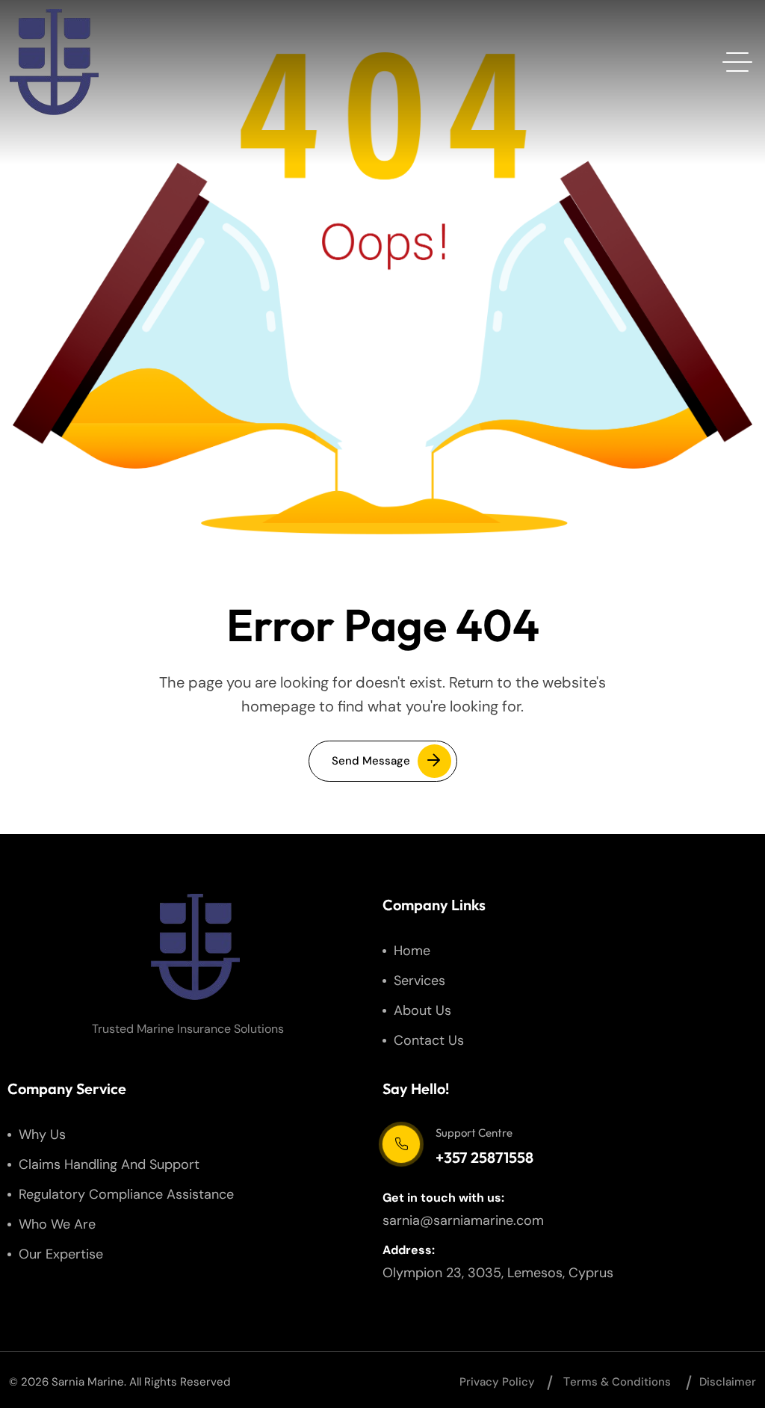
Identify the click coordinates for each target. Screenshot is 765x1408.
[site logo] (54, 62)
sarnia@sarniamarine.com (463, 1220)
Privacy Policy (497, 1381)
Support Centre (474, 1133)
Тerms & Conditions (617, 1381)
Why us (42, 1134)
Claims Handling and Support (109, 1164)
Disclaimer (727, 1381)
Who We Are (57, 1224)
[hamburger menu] (737, 62)
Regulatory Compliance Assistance (126, 1194)
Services (419, 980)
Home (412, 951)
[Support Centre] (401, 1144)
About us (422, 1010)
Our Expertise (61, 1254)
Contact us (429, 1040)
